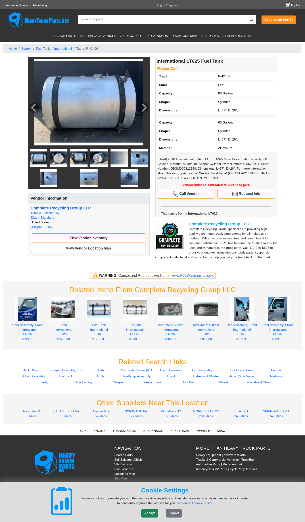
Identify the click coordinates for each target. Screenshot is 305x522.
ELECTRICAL (180, 431)
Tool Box (188, 382)
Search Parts (123, 455)
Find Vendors (123, 469)
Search (26, 48)
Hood (171, 376)
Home (12, 48)
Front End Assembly (31, 376)
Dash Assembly (171, 370)
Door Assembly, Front (206, 370)
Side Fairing (83, 382)
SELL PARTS (210, 36)
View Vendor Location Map (88, 248)
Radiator (276, 376)
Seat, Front (48, 382)
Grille (100, 376)
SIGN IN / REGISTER (237, 36)
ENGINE (99, 431)
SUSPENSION (153, 431)
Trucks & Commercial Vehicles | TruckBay (225, 459)
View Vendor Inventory (88, 238)
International (63, 48)
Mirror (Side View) (241, 376)
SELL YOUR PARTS (278, 19)
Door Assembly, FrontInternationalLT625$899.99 (27, 332)
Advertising (39, 5)
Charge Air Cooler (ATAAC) (139, 370)
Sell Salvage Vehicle (128, 459)
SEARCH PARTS (64, 36)
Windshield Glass (259, 382)
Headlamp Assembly (135, 376)
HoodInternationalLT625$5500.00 (63, 332)
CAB (83, 431)
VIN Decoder (123, 464)
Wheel (223, 382)
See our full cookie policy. (195, 503)
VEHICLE (203, 431)
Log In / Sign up (167, 5)
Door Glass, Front (241, 370)
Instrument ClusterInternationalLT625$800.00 (170, 332)
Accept (149, 513)
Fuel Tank (43, 48)
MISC (221, 431)
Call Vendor (188, 194)
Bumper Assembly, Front (67, 370)
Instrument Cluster (206, 376)
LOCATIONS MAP (184, 36)
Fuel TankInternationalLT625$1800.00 (135, 332)
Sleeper (118, 382)
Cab (101, 370)
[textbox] (91, 19)
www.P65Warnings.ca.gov (192, 275)
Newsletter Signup (16, 5)
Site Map (120, 478)
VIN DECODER (130, 36)
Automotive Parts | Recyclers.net (219, 464)
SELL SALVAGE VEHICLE (98, 36)
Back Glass (31, 370)
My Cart (296, 5)
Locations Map (124, 473)
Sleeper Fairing (153, 382)
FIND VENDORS (156, 36)
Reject (174, 513)
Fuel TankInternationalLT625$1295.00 (99, 332)
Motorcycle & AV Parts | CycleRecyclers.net (226, 469)
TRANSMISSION (124, 431)
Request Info (249, 194)
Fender (276, 370)
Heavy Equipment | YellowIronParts (221, 455)
